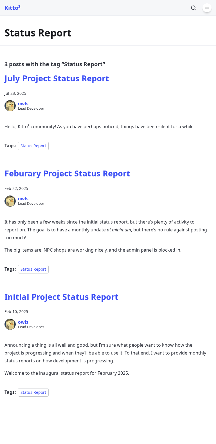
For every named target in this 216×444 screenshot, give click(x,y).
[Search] (193, 7)
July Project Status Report (56, 78)
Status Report (33, 145)
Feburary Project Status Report (67, 173)
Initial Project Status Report (61, 296)
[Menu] (207, 7)
